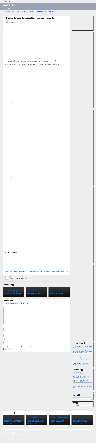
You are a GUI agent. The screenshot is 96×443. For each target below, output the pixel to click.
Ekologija (32, 417)
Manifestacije (36, 417)
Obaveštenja (41, 417)
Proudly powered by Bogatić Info (7, 439)
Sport (17, 11)
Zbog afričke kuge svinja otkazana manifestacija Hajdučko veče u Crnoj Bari (57, 293)
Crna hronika (40, 11)
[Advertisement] (36, 261)
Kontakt (51, 11)
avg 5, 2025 (6, 423)
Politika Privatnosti (89, 440)
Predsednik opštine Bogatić (16, 290)
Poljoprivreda (25, 11)
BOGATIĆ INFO (8, 5)
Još (45, 11)
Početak (83, 440)
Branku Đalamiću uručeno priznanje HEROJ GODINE (80, 421)
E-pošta (5, 333)
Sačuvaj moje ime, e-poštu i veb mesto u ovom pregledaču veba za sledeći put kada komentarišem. (22, 346)
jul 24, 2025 (52, 423)
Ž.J (18, 439)
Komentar (5, 305)
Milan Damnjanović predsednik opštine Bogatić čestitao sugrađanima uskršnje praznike (49, 271)
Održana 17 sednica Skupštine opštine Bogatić (14, 271)
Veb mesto (5, 339)
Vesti (13, 11)
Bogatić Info (13, 21)
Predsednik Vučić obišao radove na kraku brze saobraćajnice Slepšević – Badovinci (13, 293)
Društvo (32, 11)
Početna (8, 11)
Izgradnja (9, 290)
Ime (4, 326)
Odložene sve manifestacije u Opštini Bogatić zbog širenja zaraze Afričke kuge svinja (35, 293)
